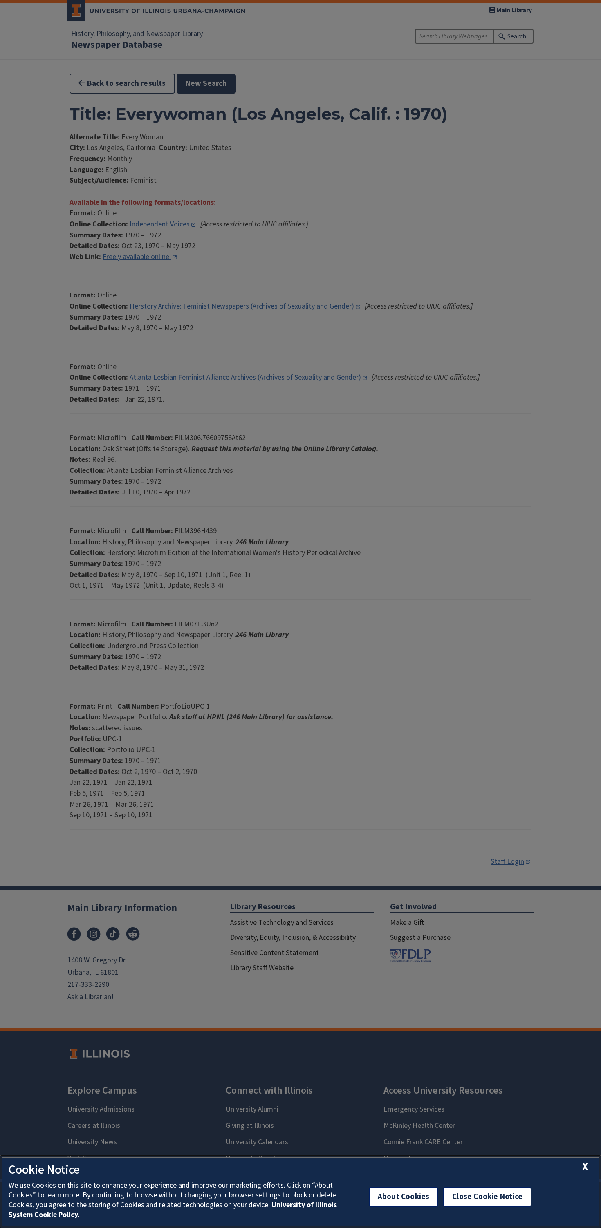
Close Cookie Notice (487, 1196)
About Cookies (403, 1196)
